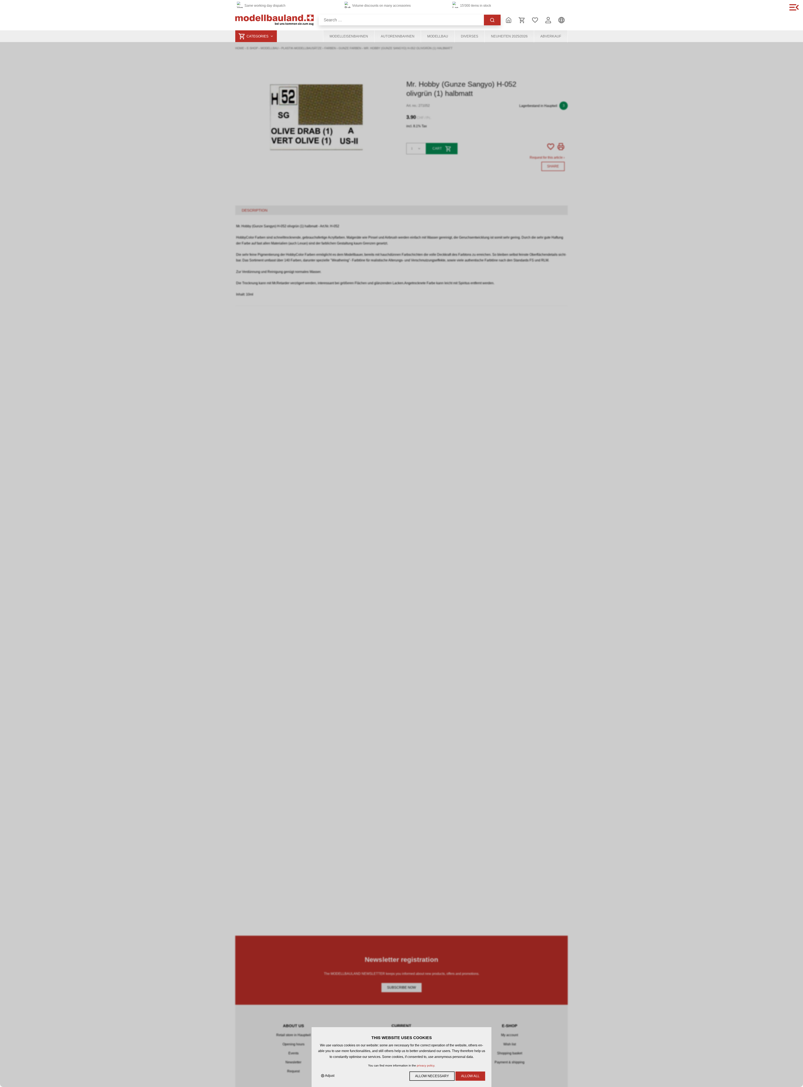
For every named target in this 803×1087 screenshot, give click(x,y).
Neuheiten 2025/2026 (509, 36)
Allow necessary (432, 1076)
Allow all (470, 1076)
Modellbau (437, 36)
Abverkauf (550, 36)
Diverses (469, 36)
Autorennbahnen (397, 36)
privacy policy (425, 1065)
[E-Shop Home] (274, 20)
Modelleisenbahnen (349, 36)
